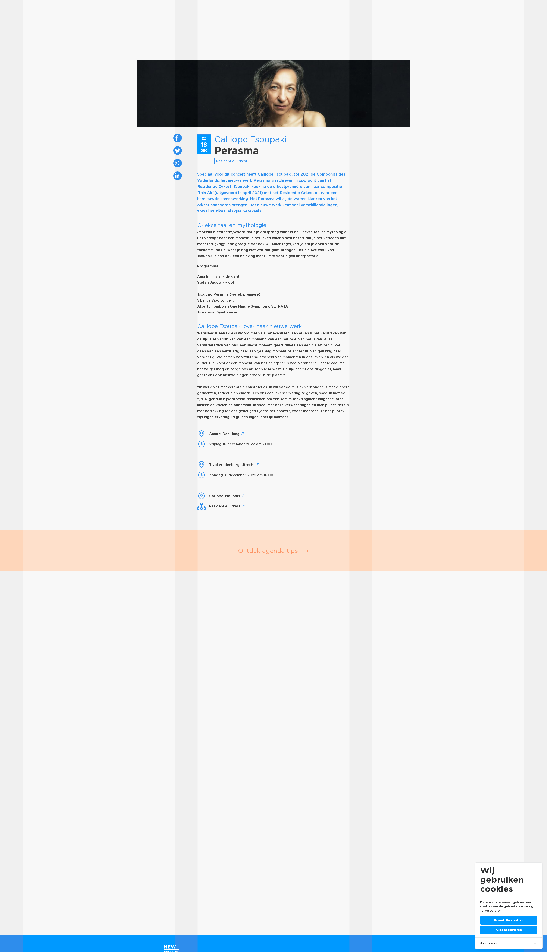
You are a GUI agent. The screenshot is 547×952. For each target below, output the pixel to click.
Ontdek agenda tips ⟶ (273, 550)
